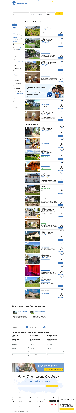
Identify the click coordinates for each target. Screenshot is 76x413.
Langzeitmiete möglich (19, 68)
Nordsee (13, 399)
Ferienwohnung (19, 108)
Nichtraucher (19, 66)
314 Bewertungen (47, 280)
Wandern (19, 100)
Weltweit (13, 404)
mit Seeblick (19, 81)
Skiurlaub (19, 85)
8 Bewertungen (47, 130)
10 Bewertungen (47, 245)
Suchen (59, 13)
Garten (19, 56)
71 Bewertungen (47, 153)
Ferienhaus (19, 107)
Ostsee (13, 401)
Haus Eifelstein (43, 186)
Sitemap (13, 406)
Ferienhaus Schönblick (45, 151)
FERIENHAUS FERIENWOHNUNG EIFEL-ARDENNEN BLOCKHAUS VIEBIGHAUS (48, 163)
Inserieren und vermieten (41, 399)
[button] (67, 410)
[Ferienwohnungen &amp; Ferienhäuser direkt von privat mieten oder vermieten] (19, 3)
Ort (13, 13)
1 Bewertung (46, 29)
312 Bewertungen (47, 257)
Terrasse (19, 59)
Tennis (19, 101)
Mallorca (13, 403)
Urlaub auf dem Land (19, 91)
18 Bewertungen (47, 165)
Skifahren (19, 98)
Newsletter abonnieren (52, 386)
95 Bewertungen (47, 114)
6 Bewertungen (47, 222)
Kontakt (30, 406)
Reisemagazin (31, 403)
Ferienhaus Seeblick (44, 27)
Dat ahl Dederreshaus (44, 174)
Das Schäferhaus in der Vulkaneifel (47, 232)
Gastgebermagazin (40, 401)
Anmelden (41, 1)
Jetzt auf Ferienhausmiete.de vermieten (54, 369)
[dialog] (67, 404)
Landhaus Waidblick (44, 140)
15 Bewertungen (47, 41)
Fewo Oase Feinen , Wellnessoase (47, 220)
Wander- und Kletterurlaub (19, 89)
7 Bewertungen (47, 176)
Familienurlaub (19, 77)
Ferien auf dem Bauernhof (19, 83)
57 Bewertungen (47, 269)
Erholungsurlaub (19, 80)
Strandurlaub (19, 75)
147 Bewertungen (47, 64)
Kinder (19, 65)
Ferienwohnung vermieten (59, 1)
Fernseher (19, 58)
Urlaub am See (19, 78)
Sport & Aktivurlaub (19, 88)
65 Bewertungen (47, 52)
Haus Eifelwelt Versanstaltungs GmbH (47, 209)
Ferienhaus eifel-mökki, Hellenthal (47, 128)
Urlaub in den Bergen (19, 86)
